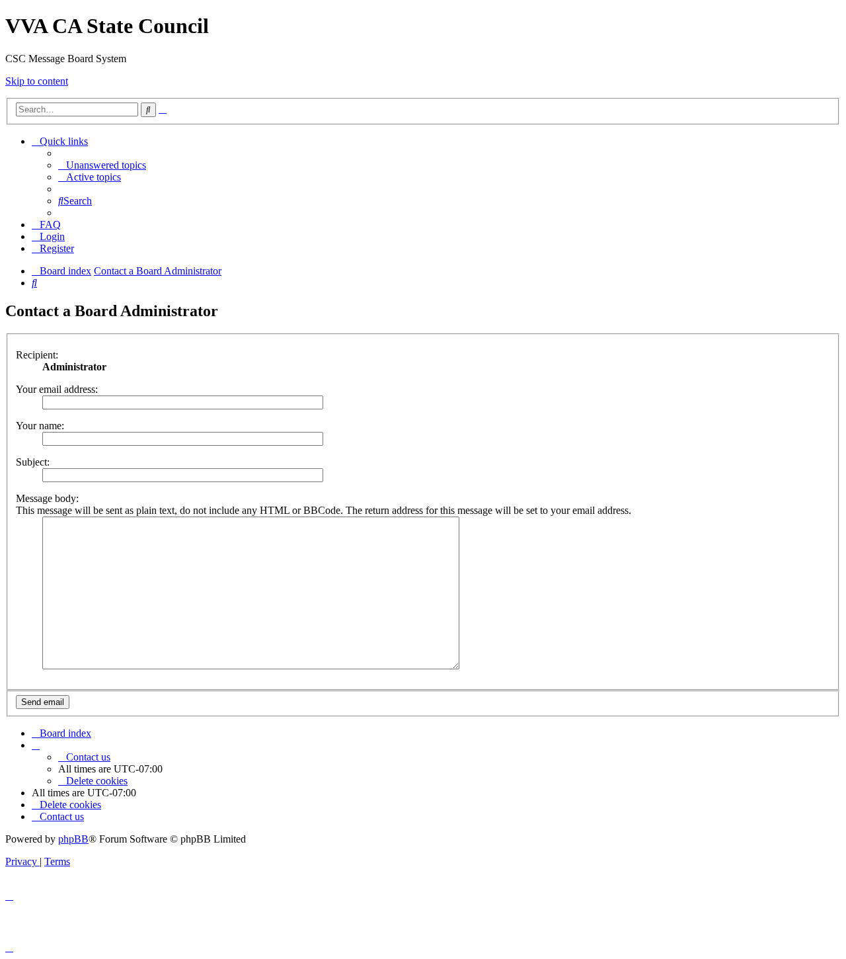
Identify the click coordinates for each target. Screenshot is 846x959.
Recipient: (37, 354)
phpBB (73, 839)
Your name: (40, 425)
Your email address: (57, 389)
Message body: (47, 498)
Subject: (33, 462)
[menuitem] (102, 165)
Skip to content (36, 81)
